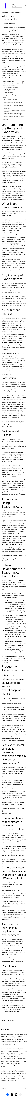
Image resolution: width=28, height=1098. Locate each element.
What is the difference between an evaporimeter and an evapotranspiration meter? (13, 102)
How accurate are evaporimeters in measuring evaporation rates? (14, 111)
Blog (7, 12)
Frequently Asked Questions (10, 99)
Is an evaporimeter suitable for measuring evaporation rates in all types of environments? (13, 107)
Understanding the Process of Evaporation (13, 84)
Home (3, 12)
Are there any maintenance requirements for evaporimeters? (14, 117)
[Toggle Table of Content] (23, 82)
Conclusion (5, 119)
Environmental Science (9, 92)
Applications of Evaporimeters (10, 87)
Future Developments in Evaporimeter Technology (12, 96)
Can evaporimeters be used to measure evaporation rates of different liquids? (13, 114)
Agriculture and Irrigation (9, 89)
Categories (15, 5)
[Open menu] (25, 6)
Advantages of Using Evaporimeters (12, 94)
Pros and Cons (10, 1020)
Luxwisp (4, 1088)
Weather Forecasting (8, 90)
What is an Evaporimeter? (9, 85)
